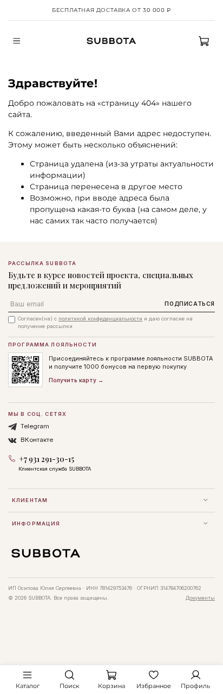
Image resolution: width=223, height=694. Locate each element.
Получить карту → (76, 380)
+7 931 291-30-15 (46, 459)
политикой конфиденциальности (100, 319)
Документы (200, 598)
